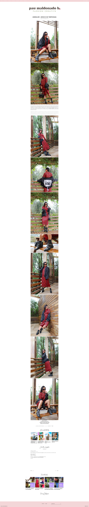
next (57, 470)
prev (31, 470)
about (46, 503)
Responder (32, 458)
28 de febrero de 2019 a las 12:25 (34, 451)
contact (43, 503)
